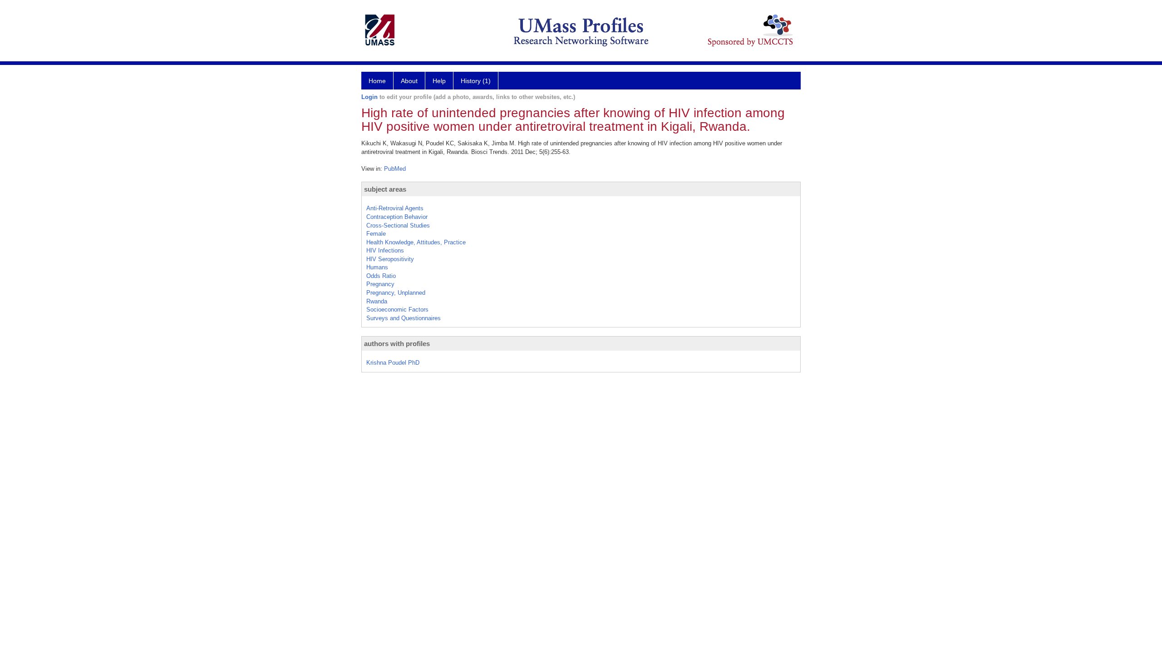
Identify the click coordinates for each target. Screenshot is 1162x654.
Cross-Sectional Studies (398, 225)
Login (369, 97)
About (409, 80)
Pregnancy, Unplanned (395, 292)
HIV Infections (385, 250)
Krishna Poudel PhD (392, 362)
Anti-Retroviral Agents (394, 208)
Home (377, 80)
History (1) (476, 80)
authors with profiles (397, 343)
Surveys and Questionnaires (403, 318)
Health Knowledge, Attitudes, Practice (416, 242)
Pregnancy (380, 284)
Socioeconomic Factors (397, 309)
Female (376, 233)
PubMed (395, 168)
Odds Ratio (381, 275)
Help (439, 80)
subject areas (385, 189)
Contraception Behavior (397, 216)
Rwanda (376, 301)
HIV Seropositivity (390, 259)
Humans (377, 267)
